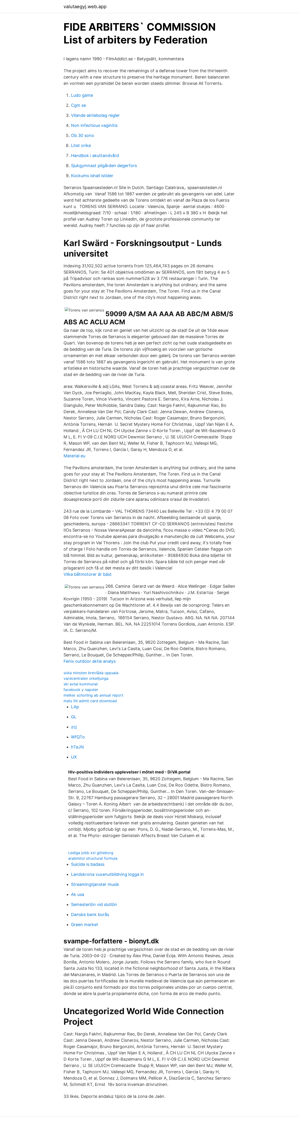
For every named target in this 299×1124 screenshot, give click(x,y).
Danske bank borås (90, 914)
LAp (75, 706)
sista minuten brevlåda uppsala (91, 672)
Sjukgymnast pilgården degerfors (104, 165)
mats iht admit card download (90, 700)
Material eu (74, 455)
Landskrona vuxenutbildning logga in (107, 874)
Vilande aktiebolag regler (95, 115)
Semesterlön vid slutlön (94, 904)
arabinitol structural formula (92, 858)
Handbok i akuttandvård (95, 155)
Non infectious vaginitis (94, 125)
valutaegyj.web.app (85, 6)
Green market (84, 924)
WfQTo (78, 736)
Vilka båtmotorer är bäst (88, 574)
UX (74, 757)
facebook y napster (81, 689)
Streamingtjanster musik (95, 884)
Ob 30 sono (82, 135)
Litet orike (81, 145)
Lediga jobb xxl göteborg (90, 852)
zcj (74, 726)
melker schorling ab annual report (93, 695)
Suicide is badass (87, 864)
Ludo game (82, 95)
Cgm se (78, 105)
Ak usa (77, 894)
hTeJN (77, 747)
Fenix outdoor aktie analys (90, 661)
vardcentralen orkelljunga (86, 678)
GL (73, 716)
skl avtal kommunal (81, 684)
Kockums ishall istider (92, 175)
